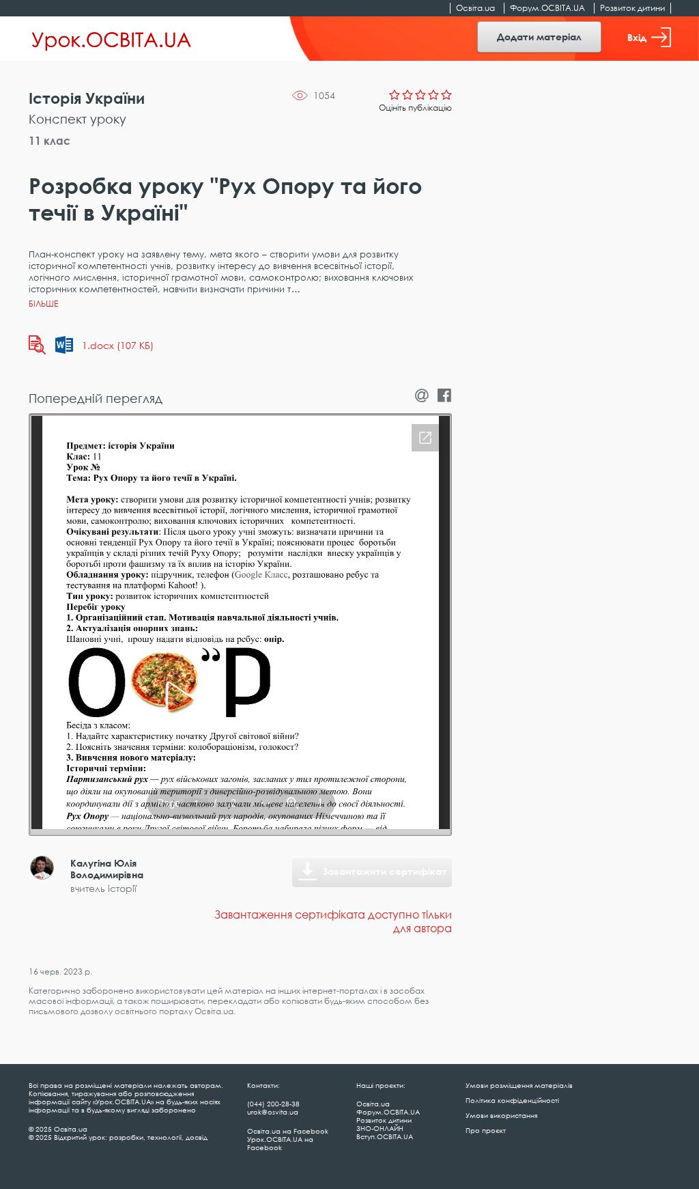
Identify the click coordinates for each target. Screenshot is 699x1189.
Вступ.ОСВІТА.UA (384, 1136)
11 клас (49, 141)
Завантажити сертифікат (385, 871)
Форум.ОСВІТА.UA (547, 8)
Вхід (636, 37)
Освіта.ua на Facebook (287, 1131)
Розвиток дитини (632, 8)
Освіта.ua (475, 8)
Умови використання (501, 1115)
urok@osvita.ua (272, 1112)
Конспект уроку (77, 118)
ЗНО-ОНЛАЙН (379, 1128)
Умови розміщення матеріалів (519, 1085)
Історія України (87, 98)
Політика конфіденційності (512, 1100)
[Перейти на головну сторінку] (112, 39)
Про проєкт (486, 1130)
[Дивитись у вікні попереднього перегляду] (37, 344)
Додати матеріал (539, 36)
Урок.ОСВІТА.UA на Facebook (280, 1143)
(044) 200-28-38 (273, 1104)
